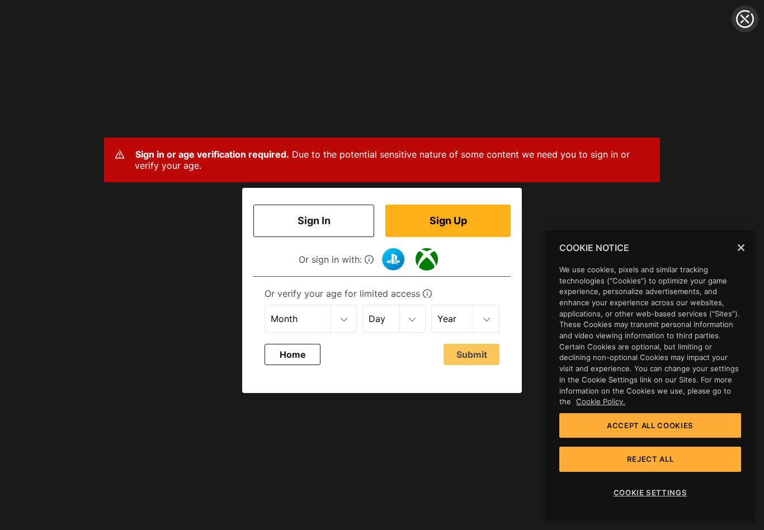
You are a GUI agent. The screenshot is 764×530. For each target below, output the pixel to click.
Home (293, 354)
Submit (471, 354)
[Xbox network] (427, 259)
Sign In (314, 220)
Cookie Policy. (600, 401)
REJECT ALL (650, 459)
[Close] (741, 247)
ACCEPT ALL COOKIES (650, 425)
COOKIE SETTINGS (650, 492)
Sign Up (448, 220)
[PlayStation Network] (393, 259)
